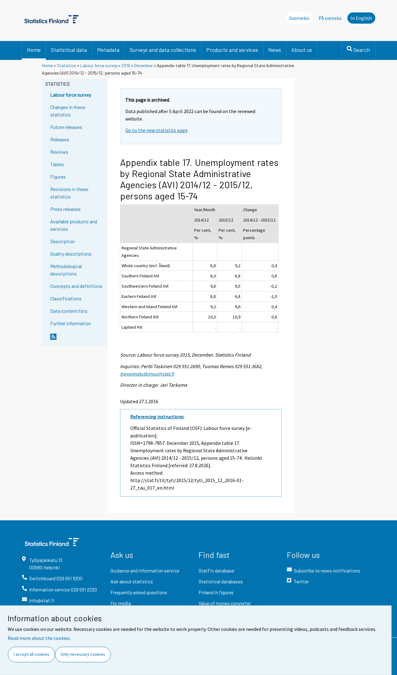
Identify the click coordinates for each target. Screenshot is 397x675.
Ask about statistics (131, 581)
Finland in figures (216, 592)
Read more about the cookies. (39, 638)
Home (34, 49)
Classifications (66, 298)
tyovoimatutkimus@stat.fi (147, 374)
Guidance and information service (144, 570)
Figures (58, 177)
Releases (59, 139)
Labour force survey (98, 65)
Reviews (59, 152)
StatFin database (216, 570)
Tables (57, 164)
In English (361, 18)
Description (62, 241)
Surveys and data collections (163, 49)
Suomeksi (299, 18)
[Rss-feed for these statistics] (77, 339)
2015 (125, 65)
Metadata (108, 49)
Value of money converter (224, 603)
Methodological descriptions (66, 269)
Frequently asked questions (138, 592)
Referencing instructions (156, 416)
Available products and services (73, 225)
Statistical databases (220, 581)
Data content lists (68, 311)
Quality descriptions (70, 254)
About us (301, 49)
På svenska (330, 18)
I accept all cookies (31, 654)
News (274, 49)
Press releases (65, 209)
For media (120, 603)
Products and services (232, 49)
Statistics (66, 65)
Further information (70, 323)
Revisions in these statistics (69, 192)
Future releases (66, 127)
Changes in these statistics (67, 110)
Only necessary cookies (82, 654)
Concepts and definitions (76, 286)
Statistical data (69, 49)
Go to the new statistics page (156, 130)
